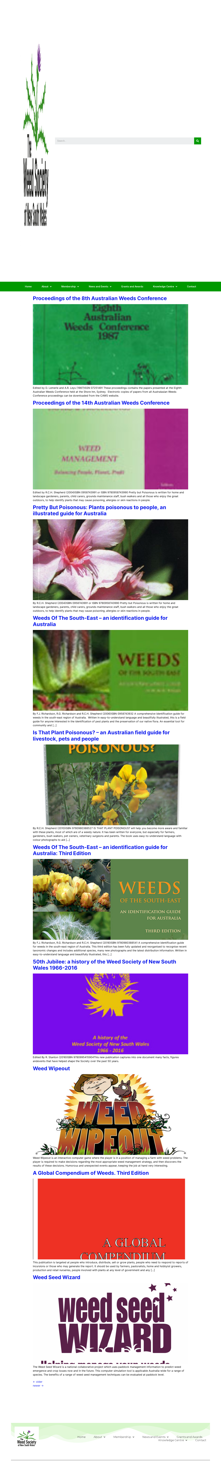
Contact (191, 286)
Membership (68, 286)
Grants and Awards (132, 286)
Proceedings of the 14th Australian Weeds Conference (101, 403)
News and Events (98, 286)
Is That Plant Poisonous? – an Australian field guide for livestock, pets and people (101, 735)
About (45, 286)
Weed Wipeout (51, 1068)
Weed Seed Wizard (56, 1277)
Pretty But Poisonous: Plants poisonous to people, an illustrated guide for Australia (99, 510)
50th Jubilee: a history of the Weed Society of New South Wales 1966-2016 (104, 964)
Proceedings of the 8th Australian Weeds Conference (100, 298)
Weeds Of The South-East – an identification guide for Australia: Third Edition (100, 850)
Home (28, 286)
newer (38, 1385)
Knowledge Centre (163, 286)
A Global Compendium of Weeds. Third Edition (91, 1173)
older (37, 1381)
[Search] (197, 140)
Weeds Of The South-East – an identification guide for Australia (100, 621)
